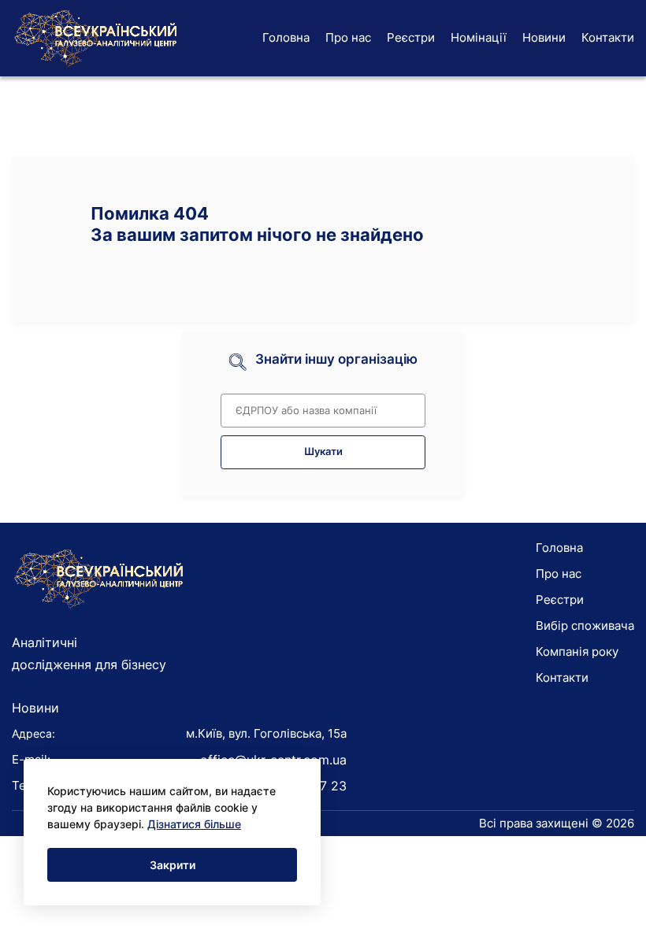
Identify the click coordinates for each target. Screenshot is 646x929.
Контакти (607, 37)
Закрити (172, 865)
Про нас (348, 37)
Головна (286, 37)
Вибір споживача (585, 625)
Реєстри (411, 37)
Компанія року (577, 651)
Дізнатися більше (194, 824)
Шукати (323, 451)
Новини (544, 37)
